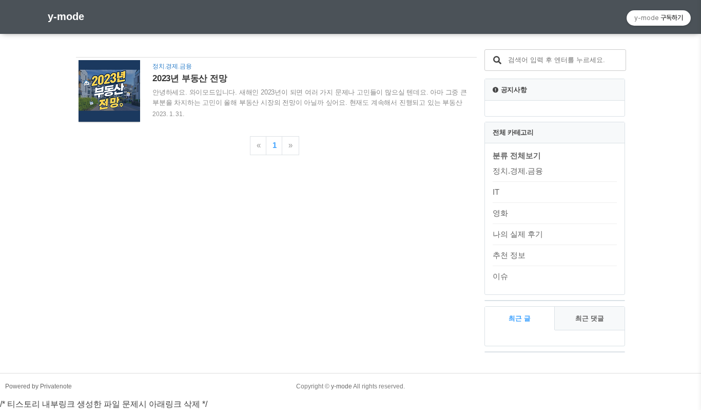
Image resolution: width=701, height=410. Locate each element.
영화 (500, 213)
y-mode (66, 16)
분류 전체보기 (517, 155)
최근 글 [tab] (520, 318)
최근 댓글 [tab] (589, 318)
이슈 (500, 276)
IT (496, 192)
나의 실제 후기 (518, 234)
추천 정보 (509, 255)
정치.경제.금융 (518, 170)
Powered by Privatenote (38, 386)
